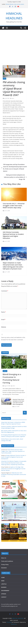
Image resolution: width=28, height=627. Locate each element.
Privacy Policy (5, 564)
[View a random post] (25, 28)
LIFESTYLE (3, 584)
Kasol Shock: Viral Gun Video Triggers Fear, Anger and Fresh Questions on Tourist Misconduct (13, 451)
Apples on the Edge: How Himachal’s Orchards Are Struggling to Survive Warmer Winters (13, 468)
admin (12, 98)
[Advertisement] (14, 44)
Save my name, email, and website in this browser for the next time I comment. (13, 339)
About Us (3, 558)
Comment (4, 291)
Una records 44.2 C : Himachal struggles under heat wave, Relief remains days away (13, 206)
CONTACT (3, 597)
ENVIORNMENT (5, 590)
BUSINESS (3, 587)
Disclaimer (4, 567)
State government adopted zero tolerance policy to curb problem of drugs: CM (14, 177)
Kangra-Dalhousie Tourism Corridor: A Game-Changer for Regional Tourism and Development (13, 457)
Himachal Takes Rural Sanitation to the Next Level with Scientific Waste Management (18, 402)
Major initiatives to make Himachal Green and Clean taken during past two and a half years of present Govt (13, 266)
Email (3, 319)
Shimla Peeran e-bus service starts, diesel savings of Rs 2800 (15, 4)
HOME (3, 577)
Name (3, 312)
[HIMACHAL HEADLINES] (3, 28)
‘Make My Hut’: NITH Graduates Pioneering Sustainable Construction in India (13, 474)
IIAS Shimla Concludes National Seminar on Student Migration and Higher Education (13, 235)
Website (3, 327)
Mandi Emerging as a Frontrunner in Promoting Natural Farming (12, 378)
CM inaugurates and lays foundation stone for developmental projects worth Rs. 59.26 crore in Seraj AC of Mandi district (15, 168)
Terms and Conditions (7, 561)
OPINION (5, 371)
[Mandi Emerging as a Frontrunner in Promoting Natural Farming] (14, 362)
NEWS (4, 78)
